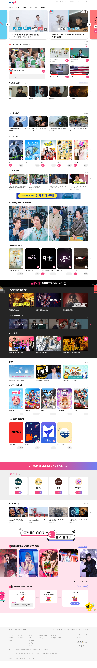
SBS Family (78, 634)
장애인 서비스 (81, 629)
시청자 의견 (30, 635)
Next (89, 24)
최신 (26, 83)
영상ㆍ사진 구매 (21, 639)
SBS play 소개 (11, 637)
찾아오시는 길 (46, 649)
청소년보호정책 (67, 629)
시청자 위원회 (30, 642)
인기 (23, 83)
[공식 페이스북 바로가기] (81, 646)
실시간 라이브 (16, 44)
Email (52, 652)
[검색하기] (87, 2)
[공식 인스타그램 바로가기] (79, 646)
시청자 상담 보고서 (31, 640)
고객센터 (55, 652)
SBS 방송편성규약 (74, 629)
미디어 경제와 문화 (53, 639)
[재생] (28, 24)
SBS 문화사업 (53, 635)
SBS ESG (41, 637)
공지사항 (10, 629)
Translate (85, 642)
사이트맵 (86, 629)
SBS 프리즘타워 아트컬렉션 (55, 637)
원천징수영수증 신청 (31, 645)
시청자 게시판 (30, 643)
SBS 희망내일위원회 (43, 635)
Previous (8, 24)
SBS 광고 (20, 635)
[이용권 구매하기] (83, 83)
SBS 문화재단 (41, 639)
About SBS (11, 635)
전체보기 (86, 113)
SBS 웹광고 (20, 637)
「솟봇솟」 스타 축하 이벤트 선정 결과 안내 (21, 629)
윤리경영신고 (30, 639)
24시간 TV (27, 44)
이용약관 (54, 629)
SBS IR (10, 640)
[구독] (22, 158)
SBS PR (10, 639)
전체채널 (86, 44)
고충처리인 (30, 637)
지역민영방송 (78, 637)
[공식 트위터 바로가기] (84, 646)
